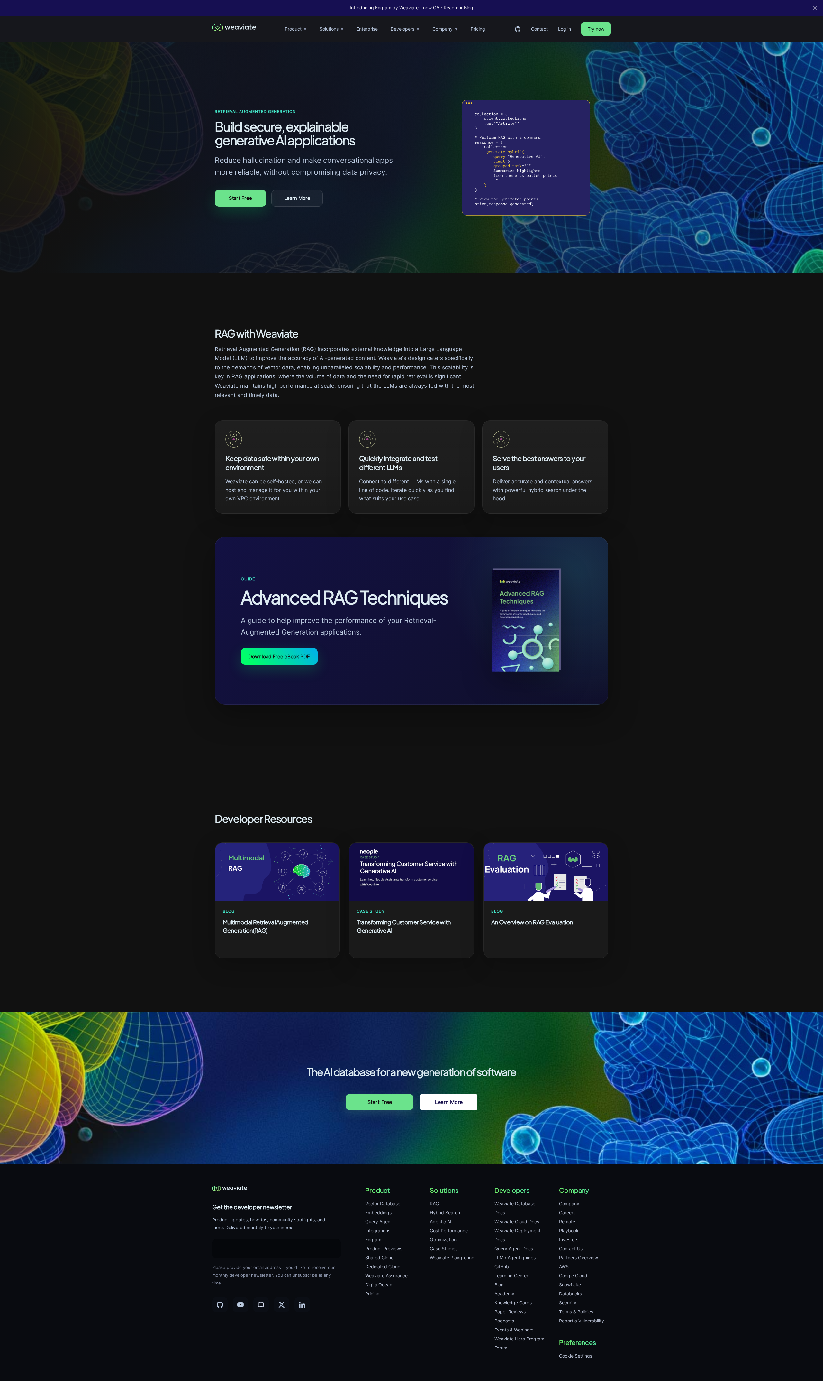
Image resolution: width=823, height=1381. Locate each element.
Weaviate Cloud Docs (516, 1221)
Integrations (377, 1230)
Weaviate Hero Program (519, 1338)
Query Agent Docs (513, 1248)
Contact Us (571, 1248)
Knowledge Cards (513, 1302)
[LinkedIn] (302, 1304)
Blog (499, 1284)
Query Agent (378, 1221)
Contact (539, 29)
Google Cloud (573, 1275)
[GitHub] (517, 29)
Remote (567, 1221)
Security (567, 1302)
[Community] (261, 1304)
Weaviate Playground (452, 1257)
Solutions (332, 29)
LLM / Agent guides (515, 1257)
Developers (405, 29)
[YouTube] (240, 1304)
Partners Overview (578, 1257)
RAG (434, 1203)
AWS (564, 1266)
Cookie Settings (575, 1355)
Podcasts (504, 1320)
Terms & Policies (576, 1311)
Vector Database (382, 1203)
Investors (568, 1239)
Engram (373, 1239)
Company (445, 29)
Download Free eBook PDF (279, 656)
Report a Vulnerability (581, 1320)
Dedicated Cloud (383, 1266)
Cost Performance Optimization (449, 1235)
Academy (504, 1293)
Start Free (240, 198)
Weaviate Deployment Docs (517, 1235)
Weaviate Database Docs (514, 1208)
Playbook (569, 1230)
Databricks (570, 1293)
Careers (567, 1212)
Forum (500, 1347)
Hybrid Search (445, 1212)
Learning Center (511, 1275)
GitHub (501, 1266)
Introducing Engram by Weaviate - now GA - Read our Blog (411, 7)
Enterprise (367, 29)
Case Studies (443, 1248)
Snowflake (570, 1284)
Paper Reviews (510, 1311)
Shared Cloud (379, 1257)
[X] (281, 1304)
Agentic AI (440, 1221)
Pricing (478, 29)
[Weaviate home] (234, 28)
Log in (564, 29)
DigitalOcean (378, 1284)
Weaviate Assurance (386, 1275)
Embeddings (378, 1212)
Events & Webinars (513, 1329)
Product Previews (383, 1248)
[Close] (815, 8)
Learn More (297, 198)
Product (296, 29)
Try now (596, 29)
